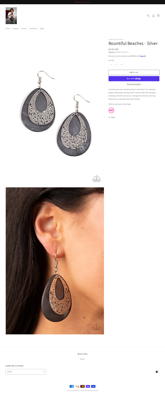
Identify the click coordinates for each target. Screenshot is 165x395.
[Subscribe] (43, 371)
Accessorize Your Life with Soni (79, 390)
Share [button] (113, 117)
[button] (148, 15)
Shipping (111, 52)
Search (82, 359)
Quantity (111, 60)
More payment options (134, 84)
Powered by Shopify (93, 390)
